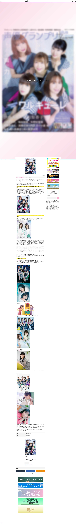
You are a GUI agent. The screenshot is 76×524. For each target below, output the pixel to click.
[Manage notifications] (1, 522)
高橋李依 (51, 209)
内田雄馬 (58, 202)
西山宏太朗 (57, 207)
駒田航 (49, 209)
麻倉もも (57, 209)
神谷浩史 (47, 207)
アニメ (51, 200)
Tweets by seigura (48, 195)
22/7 (46, 200)
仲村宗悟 (47, 202)
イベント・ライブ (55, 200)
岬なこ (57, 204)
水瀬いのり (50, 206)
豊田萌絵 (50, 208)
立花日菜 (49, 207)
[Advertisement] (53, 216)
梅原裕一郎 (52, 205)
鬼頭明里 (54, 209)
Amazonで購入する (20, 470)
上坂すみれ (52, 201)
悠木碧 (47, 205)
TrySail (48, 200)
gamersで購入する (40, 470)
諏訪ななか (47, 208)
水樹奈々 (47, 206)
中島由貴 (58, 201)
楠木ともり (55, 205)
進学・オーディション (55, 208)
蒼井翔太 (54, 207)
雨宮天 (47, 209)
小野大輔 (52, 204)
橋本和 (57, 205)
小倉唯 (50, 204)
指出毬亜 (49, 205)
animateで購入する (30, 470)
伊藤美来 (50, 202)
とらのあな (18, 349)
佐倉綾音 (53, 202)
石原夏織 (53, 206)
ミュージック (48, 201)
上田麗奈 (55, 201)
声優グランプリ (49, 203)
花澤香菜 (52, 207)
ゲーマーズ (18, 315)
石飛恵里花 (56, 206)
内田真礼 (55, 202)
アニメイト (18, 260)
